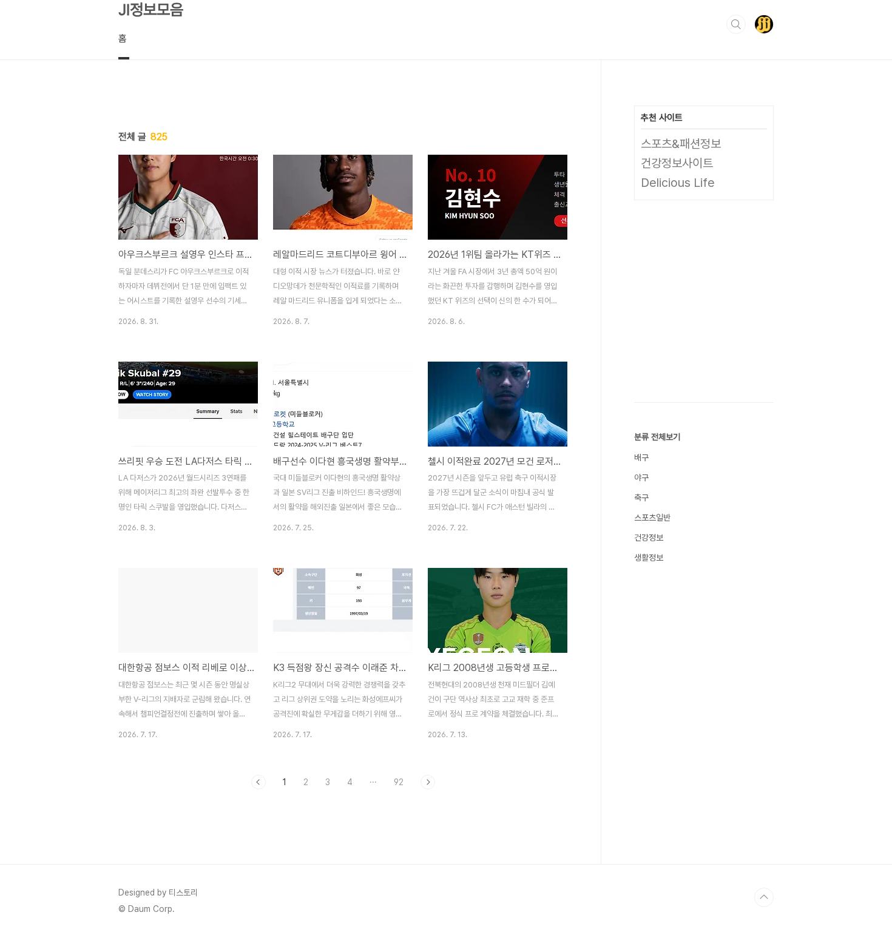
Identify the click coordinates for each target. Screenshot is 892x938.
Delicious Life (678, 182)
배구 (641, 457)
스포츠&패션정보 (681, 144)
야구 (641, 477)
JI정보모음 (150, 9)
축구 (641, 497)
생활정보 (648, 557)
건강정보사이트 (677, 163)
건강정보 (648, 537)
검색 (736, 24)
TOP (764, 897)
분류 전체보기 (657, 437)
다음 (428, 782)
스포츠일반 (652, 517)
